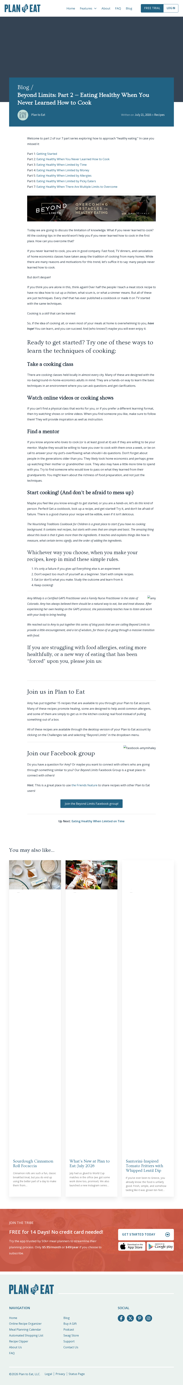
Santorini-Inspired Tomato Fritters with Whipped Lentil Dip (144, 1166)
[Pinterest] (139, 1318)
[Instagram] (148, 1318)
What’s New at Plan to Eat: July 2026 (90, 1163)
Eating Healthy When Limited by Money (62, 170)
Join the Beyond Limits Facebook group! (91, 804)
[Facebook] (121, 1318)
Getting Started (46, 154)
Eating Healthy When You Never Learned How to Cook (73, 159)
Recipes (159, 115)
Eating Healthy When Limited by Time (61, 165)
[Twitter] (130, 1318)
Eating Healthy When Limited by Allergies (64, 176)
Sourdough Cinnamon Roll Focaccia (33, 1163)
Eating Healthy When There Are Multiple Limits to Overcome (76, 187)
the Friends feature (84, 785)
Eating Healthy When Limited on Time (98, 821)
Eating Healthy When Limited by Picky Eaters (66, 181)
